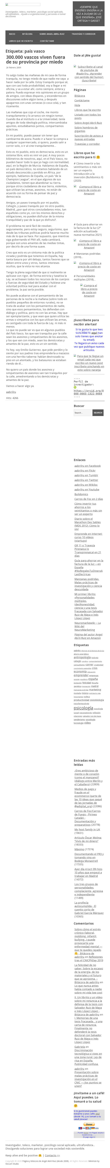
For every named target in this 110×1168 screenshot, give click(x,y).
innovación (86, 686)
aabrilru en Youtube (86, 489)
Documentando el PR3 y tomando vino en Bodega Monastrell (89, 857)
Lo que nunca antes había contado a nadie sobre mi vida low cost (88, 989)
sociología (90, 719)
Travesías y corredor (83, 34)
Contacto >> (52, 1155)
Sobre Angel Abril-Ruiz (52, 34)
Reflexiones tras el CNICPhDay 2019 (88, 958)
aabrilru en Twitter (86, 480)
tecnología (79, 723)
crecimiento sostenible (82, 668)
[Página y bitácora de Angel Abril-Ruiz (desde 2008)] (22, 3)
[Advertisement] (92, 436)
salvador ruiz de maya (92, 716)
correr (89, 664)
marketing (95, 689)
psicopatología (85, 713)
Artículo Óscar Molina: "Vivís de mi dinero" (88, 839)
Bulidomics (81, 494)
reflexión (96, 712)
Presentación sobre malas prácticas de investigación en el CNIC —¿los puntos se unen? (87, 1079)
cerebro (85, 661)
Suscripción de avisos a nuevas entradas (88, 137)
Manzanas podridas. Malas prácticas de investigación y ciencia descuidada (88, 584)
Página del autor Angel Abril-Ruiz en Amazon (88, 636)
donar (86, 1133)
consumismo (79, 664)
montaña (77, 693)
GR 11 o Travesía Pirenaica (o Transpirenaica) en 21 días (87, 550)
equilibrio (84, 679)
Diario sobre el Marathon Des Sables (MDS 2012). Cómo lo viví (87, 524)
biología (95, 657)
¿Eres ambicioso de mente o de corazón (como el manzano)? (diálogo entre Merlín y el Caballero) (88, 777)
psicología (83, 708)
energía (76, 679)
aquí (98, 1113)
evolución (78, 683)
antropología (82, 657)
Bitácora (27, 34)
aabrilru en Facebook (87, 466)
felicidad (86, 682)
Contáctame (47, 41)
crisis (94, 668)
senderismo (79, 719)
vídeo (87, 722)
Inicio (12, 34)
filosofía (95, 683)
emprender (81, 675)
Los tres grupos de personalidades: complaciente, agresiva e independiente (88, 889)
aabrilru (11, 392)
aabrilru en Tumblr (86, 475)
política (87, 696)
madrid (94, 686)
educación (91, 672)
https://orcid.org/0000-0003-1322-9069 (89, 392)
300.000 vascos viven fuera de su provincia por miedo (35, 59)
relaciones (78, 716)
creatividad (98, 665)
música (85, 693)
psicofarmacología (81, 703)
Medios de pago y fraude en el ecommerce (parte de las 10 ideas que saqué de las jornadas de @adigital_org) (88, 797)
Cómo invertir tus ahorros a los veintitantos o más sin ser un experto (88, 509)
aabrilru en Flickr (85, 470)
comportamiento (95, 661)
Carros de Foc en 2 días (88, 499)
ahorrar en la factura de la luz (92, 651)
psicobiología (97, 699)
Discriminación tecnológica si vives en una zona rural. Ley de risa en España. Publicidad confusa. (88, 1057)
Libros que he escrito (21, 41)
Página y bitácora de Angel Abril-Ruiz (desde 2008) (45, 1161)
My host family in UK (87, 829)
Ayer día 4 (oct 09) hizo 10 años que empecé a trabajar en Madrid (88, 872)
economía (80, 671)
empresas (93, 675)
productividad (81, 699)
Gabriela (79, 1047)
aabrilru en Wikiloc (86, 484)
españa (93, 679)
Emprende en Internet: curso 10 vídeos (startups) (88, 537)
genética (77, 686)
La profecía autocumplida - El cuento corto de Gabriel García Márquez (89, 908)
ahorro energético (81, 654)
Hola (77, 105)
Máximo (79, 849)
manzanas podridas (81, 690)
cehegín (77, 661)
